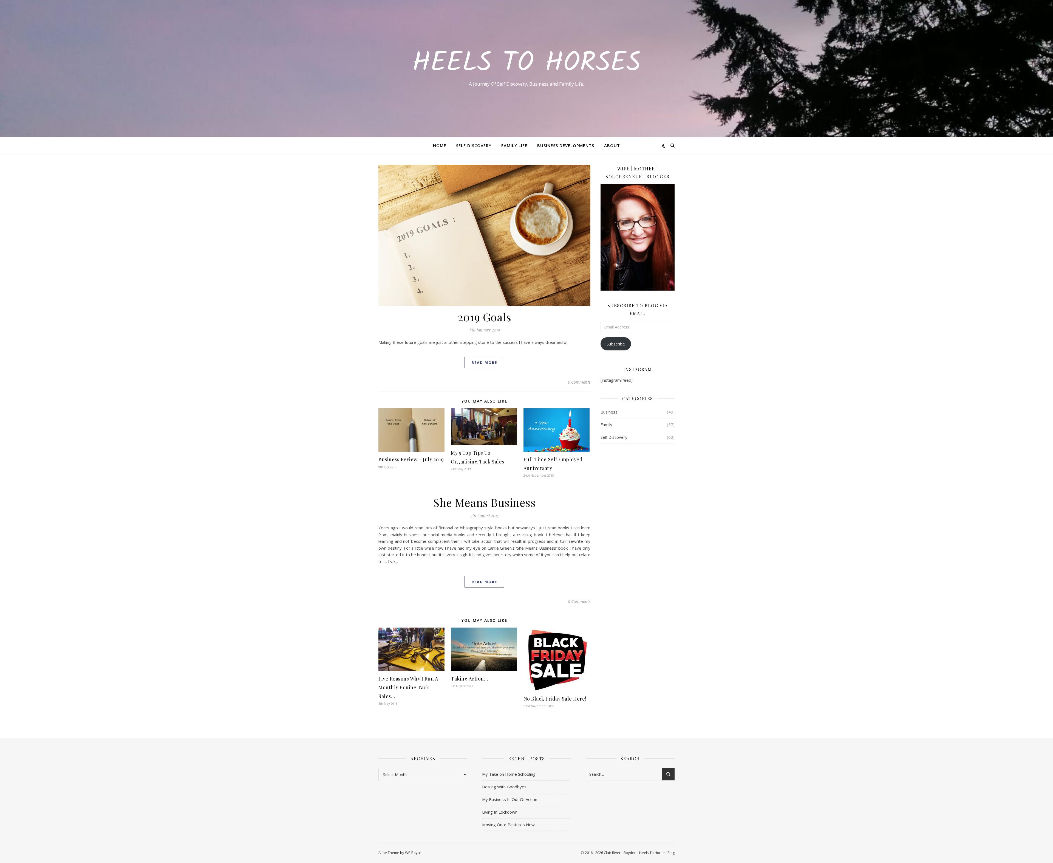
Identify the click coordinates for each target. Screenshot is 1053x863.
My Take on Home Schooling (509, 774)
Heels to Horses (526, 63)
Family (606, 424)
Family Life (514, 145)
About (612, 145)
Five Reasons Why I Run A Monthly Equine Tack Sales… (408, 687)
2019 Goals (484, 317)
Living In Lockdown (499, 812)
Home (439, 145)
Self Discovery (473, 145)
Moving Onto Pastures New (508, 824)
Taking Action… (469, 678)
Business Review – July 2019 (411, 459)
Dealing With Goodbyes (504, 786)
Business (609, 412)
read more (484, 362)
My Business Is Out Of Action (509, 799)
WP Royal (413, 852)
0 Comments (579, 382)
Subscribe (616, 344)
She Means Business (484, 502)
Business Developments (565, 145)
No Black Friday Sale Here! (554, 698)
